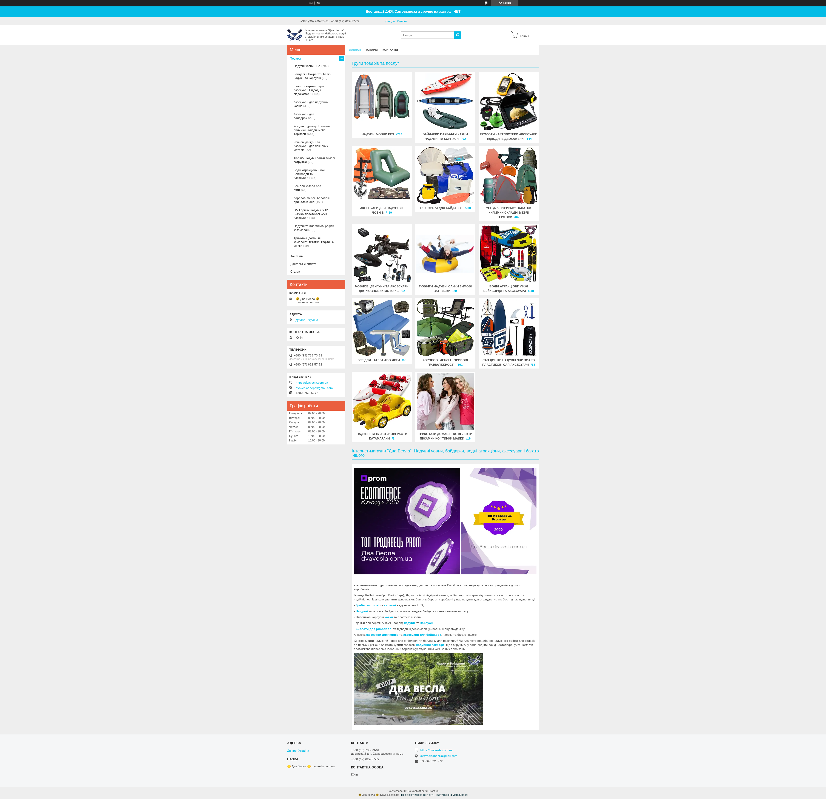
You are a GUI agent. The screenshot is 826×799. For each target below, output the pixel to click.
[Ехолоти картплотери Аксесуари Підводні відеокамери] (509, 101)
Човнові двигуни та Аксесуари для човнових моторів (311, 145)
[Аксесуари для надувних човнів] (382, 175)
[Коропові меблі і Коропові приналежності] (445, 327)
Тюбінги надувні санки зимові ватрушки (314, 160)
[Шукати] (457, 35)
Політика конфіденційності (451, 794)
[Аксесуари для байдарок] (445, 175)
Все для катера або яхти (379, 360)
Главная (354, 49)
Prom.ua (434, 791)
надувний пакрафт (430, 644)
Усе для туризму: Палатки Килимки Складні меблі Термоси (508, 212)
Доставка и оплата (303, 263)
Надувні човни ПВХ (378, 134)
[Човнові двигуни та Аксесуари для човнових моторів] (382, 253)
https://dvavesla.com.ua (312, 382)
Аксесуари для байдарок (441, 208)
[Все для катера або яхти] (382, 327)
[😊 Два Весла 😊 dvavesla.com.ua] (294, 35)
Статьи (295, 271)
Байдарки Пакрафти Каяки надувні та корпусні (312, 76)
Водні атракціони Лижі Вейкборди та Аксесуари (309, 173)
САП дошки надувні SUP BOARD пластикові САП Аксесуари (311, 213)
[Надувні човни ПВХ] (382, 101)
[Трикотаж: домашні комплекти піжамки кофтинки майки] (445, 401)
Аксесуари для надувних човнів (311, 104)
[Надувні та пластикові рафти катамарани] (382, 401)
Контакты (390, 49)
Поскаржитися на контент (417, 794)
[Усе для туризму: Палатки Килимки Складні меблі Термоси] (509, 175)
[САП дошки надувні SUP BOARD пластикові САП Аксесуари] (509, 327)
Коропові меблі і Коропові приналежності (312, 200)
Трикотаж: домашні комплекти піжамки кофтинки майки (314, 241)
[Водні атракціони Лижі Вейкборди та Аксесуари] (509, 253)
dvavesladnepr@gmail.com (314, 388)
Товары (371, 49)
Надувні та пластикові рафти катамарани (314, 227)
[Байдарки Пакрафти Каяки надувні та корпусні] (445, 101)
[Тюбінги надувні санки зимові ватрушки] (445, 253)
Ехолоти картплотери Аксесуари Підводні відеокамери (309, 90)
